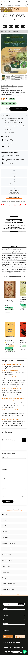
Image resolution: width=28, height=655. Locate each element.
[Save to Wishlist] (16, 94)
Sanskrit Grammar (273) (8, 583)
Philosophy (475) (6, 566)
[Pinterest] (13, 642)
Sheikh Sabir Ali (10, 303)
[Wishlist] (22, 1)
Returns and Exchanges (12, 159)
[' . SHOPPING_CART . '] (24, 1)
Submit (8, 501)
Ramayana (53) (6, 578)
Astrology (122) (5, 514)
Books (5, 31)
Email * (4, 478)
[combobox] (13, 5)
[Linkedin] (17, 642)
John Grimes (9, 344)
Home (2, 31)
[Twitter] (11, 642)
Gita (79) (4, 526)
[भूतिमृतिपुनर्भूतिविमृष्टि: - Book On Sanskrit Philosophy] (10, 298)
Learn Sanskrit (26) (7, 549)
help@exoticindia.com (9, 407)
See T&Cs (17, 176)
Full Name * (5, 469)
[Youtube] (19, 642)
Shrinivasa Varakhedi (15, 122)
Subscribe (21, 604)
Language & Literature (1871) (9, 543)
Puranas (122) (5, 572)
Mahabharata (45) (6, 554)
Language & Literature (14, 31)
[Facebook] (9, 642)
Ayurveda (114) (5, 520)
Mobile (4, 488)
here (17, 413)
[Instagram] (15, 642)
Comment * (5, 457)
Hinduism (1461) (6, 531)
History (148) (5, 537)
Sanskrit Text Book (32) (8, 589)
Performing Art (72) (7, 560)
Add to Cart (19, 109)
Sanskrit (8, 31)
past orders (7, 415)
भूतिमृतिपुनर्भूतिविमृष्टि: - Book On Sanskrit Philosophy (9, 302)
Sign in (18, 1)
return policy (16, 386)
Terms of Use (17, 496)
